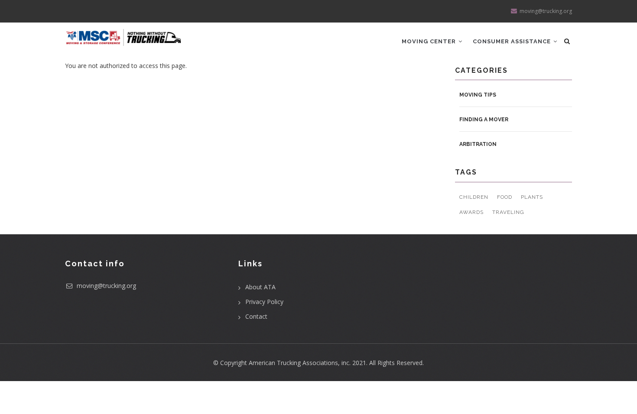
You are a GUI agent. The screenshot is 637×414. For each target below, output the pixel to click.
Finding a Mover (483, 119)
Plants (532, 197)
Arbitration (478, 144)
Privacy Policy (264, 302)
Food (504, 197)
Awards (471, 212)
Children (473, 197)
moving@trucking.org (105, 285)
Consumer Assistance (512, 41)
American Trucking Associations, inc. (300, 363)
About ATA (260, 287)
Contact (256, 316)
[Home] (123, 34)
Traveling (508, 212)
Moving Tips (477, 95)
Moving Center (430, 41)
